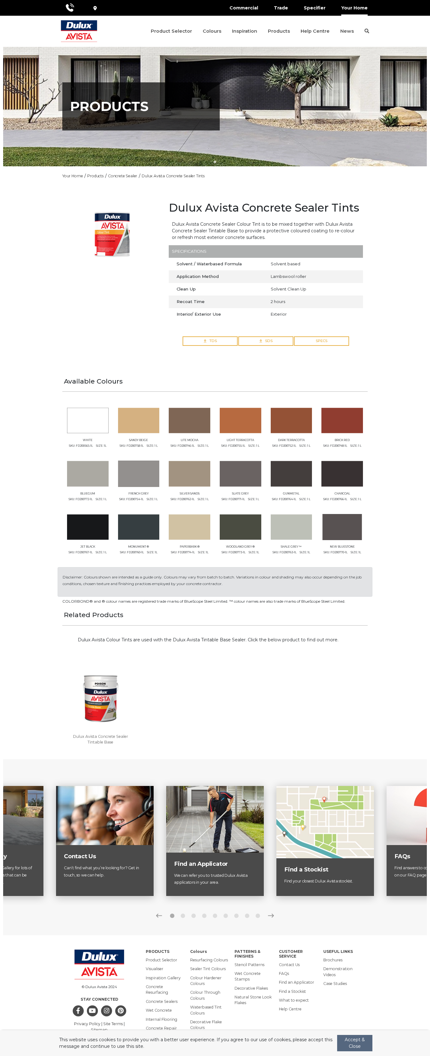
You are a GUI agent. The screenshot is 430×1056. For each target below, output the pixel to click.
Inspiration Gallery (163, 978)
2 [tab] (183, 916)
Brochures (332, 960)
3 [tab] (193, 916)
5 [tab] (215, 916)
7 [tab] (236, 916)
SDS (269, 341)
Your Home (354, 8)
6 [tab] (225, 916)
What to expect (294, 1000)
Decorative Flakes (251, 988)
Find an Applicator (296, 982)
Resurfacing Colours (209, 960)
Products (279, 31)
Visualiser (154, 968)
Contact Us (289, 964)
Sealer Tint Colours (208, 968)
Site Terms (113, 1023)
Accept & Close (355, 1043)
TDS (213, 341)
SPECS (321, 341)
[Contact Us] (105, 815)
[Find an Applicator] (215, 819)
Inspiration (244, 31)
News (347, 31)
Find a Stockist (292, 991)
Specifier (314, 8)
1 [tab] (215, 162)
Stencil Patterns (249, 964)
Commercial (243, 8)
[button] (365, 31)
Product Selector (171, 31)
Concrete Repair (161, 1028)
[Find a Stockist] (325, 822)
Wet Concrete (159, 1010)
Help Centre (315, 31)
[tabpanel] (215, 106)
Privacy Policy (87, 1023)
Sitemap (99, 1029)
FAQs (284, 973)
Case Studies (335, 983)
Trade (281, 8)
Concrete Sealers (162, 1001)
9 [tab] (258, 916)
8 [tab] (247, 916)
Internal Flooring (161, 1019)
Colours (212, 31)
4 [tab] (204, 916)
